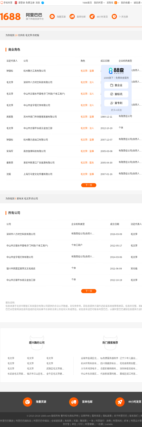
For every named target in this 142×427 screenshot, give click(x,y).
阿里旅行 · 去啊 (103, 421)
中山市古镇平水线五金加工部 (37, 128)
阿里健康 (89, 424)
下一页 (88, 185)
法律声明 (85, 416)
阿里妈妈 (117, 421)
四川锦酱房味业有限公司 (112, 363)
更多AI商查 (116, 110)
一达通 (99, 424)
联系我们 (133, 416)
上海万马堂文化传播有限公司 (37, 174)
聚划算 (83, 421)
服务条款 (96, 416)
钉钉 (80, 424)
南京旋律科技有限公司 (34, 151)
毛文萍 (9, 82)
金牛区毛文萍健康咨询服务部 (60, 374)
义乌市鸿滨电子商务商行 (93, 368)
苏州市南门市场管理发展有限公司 (40, 117)
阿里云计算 (136, 421)
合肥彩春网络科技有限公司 (113, 368)
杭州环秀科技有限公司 (92, 363)
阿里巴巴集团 (6, 421)
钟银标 (9, 71)
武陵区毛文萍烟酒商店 (57, 368)
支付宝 (66, 424)
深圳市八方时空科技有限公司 (37, 82)
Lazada (109, 424)
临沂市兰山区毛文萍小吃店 (40, 374)
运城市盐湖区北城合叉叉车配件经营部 (100, 358)
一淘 (91, 421)
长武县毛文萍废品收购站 (20, 374)
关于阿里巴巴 (120, 416)
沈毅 (8, 174)
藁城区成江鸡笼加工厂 (131, 374)
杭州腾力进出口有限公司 (35, 140)
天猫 (75, 421)
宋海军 (9, 151)
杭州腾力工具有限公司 (34, 71)
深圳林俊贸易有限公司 (131, 368)
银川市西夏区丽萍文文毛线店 (20, 268)
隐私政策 (107, 416)
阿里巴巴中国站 (41, 421)
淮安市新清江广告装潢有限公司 (39, 162)
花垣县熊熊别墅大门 (130, 363)
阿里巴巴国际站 (23, 421)
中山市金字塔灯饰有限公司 (36, 105)
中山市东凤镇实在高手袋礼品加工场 (98, 374)
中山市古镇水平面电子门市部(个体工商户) (44, 94)
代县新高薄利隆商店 (110, 374)
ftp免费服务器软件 (109, 358)
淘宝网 (68, 421)
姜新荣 (9, 162)
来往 (74, 424)
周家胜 (9, 117)
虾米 (126, 421)
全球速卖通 (56, 421)
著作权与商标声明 (69, 416)
